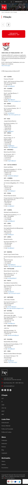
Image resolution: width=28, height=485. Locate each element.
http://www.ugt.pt (6, 65)
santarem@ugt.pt (11, 306)
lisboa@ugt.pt (10, 248)
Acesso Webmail (6, 426)
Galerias (4, 464)
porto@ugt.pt (10, 291)
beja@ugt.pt (10, 131)
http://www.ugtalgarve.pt (14, 101)
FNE (11, 12)
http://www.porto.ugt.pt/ (14, 293)
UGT (3, 398)
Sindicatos (4, 443)
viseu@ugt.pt (10, 360)
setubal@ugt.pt (11, 323)
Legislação (4, 453)
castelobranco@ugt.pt (12, 175)
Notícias (4, 446)
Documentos (5, 467)
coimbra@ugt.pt (11, 191)
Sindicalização (5, 422)
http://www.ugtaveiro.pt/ (14, 114)
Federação (7, 12)
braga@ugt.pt (10, 145)
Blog (3, 450)
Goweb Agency (10, 478)
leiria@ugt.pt (10, 234)
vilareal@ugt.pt (11, 348)
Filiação (15, 12)
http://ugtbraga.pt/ (13, 147)
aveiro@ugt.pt (10, 113)
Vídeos (3, 461)
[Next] (8, 24)
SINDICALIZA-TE (18, 1)
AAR (3, 414)
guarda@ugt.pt (11, 221)
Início (3, 12)
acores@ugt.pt (11, 86)
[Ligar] (1, 1)
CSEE (3, 405)
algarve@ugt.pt (11, 99)
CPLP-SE (4, 408)
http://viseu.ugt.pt (12, 362)
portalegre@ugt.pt (11, 278)
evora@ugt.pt (10, 206)
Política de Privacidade (7, 429)
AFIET (3, 411)
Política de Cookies (6, 432)
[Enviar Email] (4, 1)
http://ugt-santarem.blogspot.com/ (15, 308)
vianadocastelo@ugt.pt (13, 335)
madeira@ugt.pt (11, 264)
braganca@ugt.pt (11, 160)
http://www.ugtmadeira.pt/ (15, 266)
